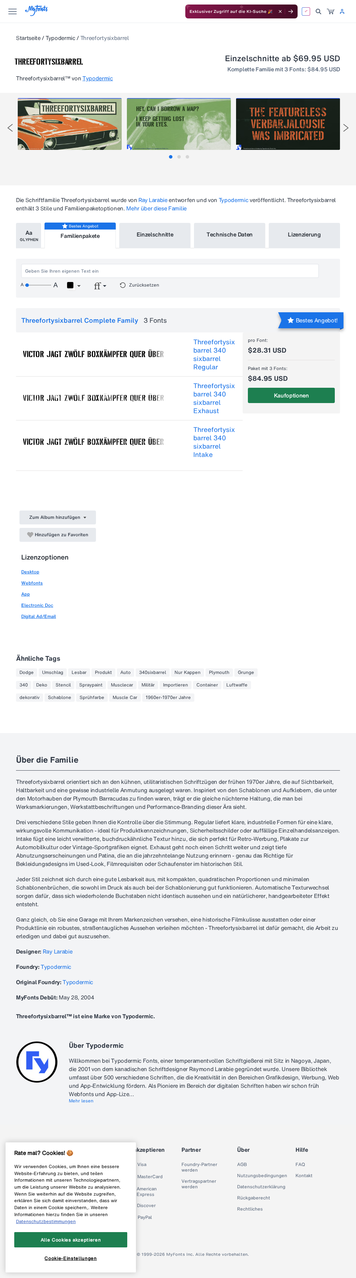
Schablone (59, 697)
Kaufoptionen (291, 395)
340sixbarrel (152, 672)
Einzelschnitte (155, 234)
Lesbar (79, 672)
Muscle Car (125, 697)
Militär (148, 685)
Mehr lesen (81, 1101)
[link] (330, 11)
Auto (125, 672)
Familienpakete (80, 236)
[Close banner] (280, 11)
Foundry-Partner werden (199, 1167)
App (25, 594)
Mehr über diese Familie (156, 208)
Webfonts (32, 583)
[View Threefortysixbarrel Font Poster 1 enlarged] (70, 124)
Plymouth (219, 672)
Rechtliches (250, 1209)
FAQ (300, 1164)
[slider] (38, 285)
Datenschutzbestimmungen (46, 1221)
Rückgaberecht (253, 1198)
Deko (41, 685)
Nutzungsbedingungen (262, 1176)
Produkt (103, 672)
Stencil (63, 685)
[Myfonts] (36, 14)
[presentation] (10, 128)
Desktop (30, 572)
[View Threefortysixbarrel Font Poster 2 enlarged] (179, 124)
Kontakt (304, 1176)
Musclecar (122, 685)
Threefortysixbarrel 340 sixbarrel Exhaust (214, 398)
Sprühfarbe (92, 697)
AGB (242, 1164)
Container (207, 685)
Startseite (28, 38)
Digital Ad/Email (38, 616)
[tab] (171, 156)
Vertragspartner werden (198, 1184)
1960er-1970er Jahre (168, 697)
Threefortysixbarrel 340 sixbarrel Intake (214, 442)
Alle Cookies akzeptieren (71, 1239)
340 (23, 685)
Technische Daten (230, 234)
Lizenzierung (304, 234)
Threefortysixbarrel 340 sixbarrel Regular (214, 354)
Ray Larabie (152, 200)
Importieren (175, 685)
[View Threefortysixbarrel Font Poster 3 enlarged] (288, 124)
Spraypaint (91, 685)
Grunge (246, 672)
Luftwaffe (237, 685)
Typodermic (60, 38)
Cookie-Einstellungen (70, 1258)
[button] (73, 286)
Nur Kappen (188, 672)
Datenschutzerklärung (261, 1187)
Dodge (26, 672)
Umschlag (52, 672)
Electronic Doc (37, 605)
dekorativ (29, 697)
